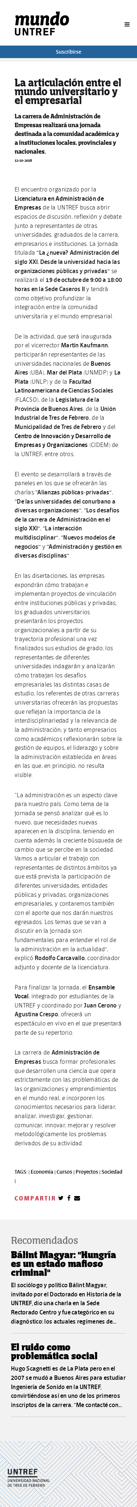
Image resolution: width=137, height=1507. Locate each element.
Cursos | (66, 1172)
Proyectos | (89, 1172)
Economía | (44, 1172)
